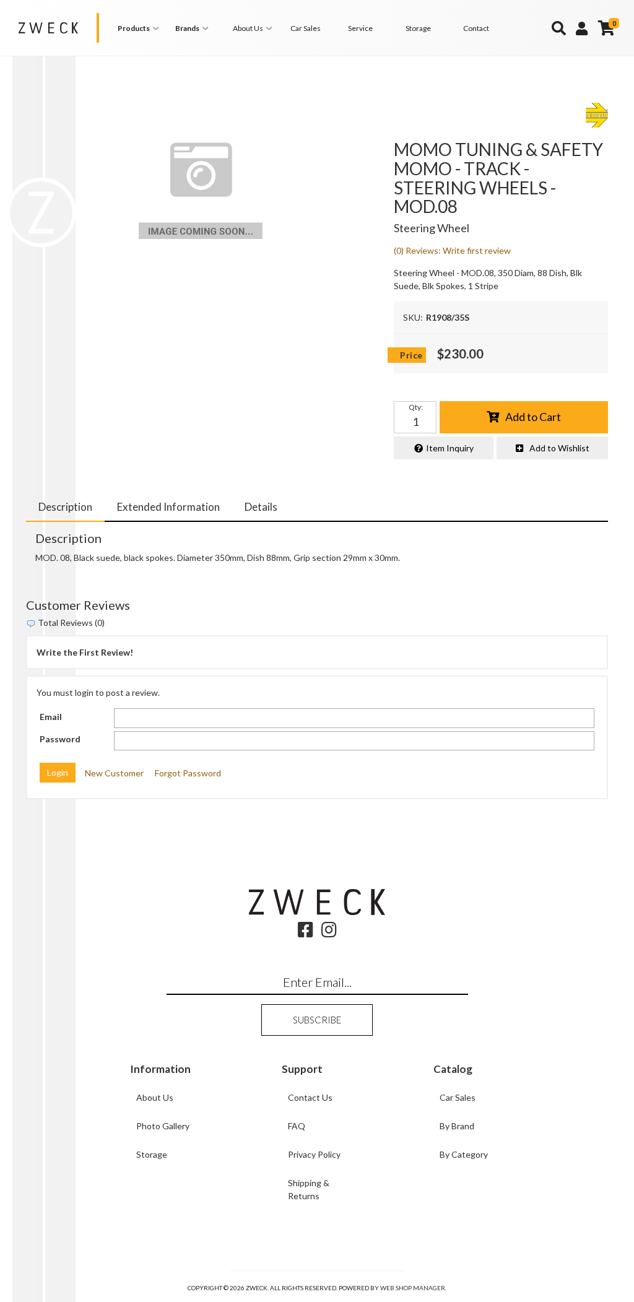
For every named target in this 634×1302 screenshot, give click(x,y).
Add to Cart (533, 416)
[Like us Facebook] (305, 932)
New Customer (114, 773)
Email (51, 716)
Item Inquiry (450, 448)
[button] (140, 28)
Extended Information (168, 506)
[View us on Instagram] (329, 932)
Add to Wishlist (559, 448)
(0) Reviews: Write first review (452, 250)
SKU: (413, 317)
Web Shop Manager (412, 1287)
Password (60, 739)
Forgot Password (188, 773)
